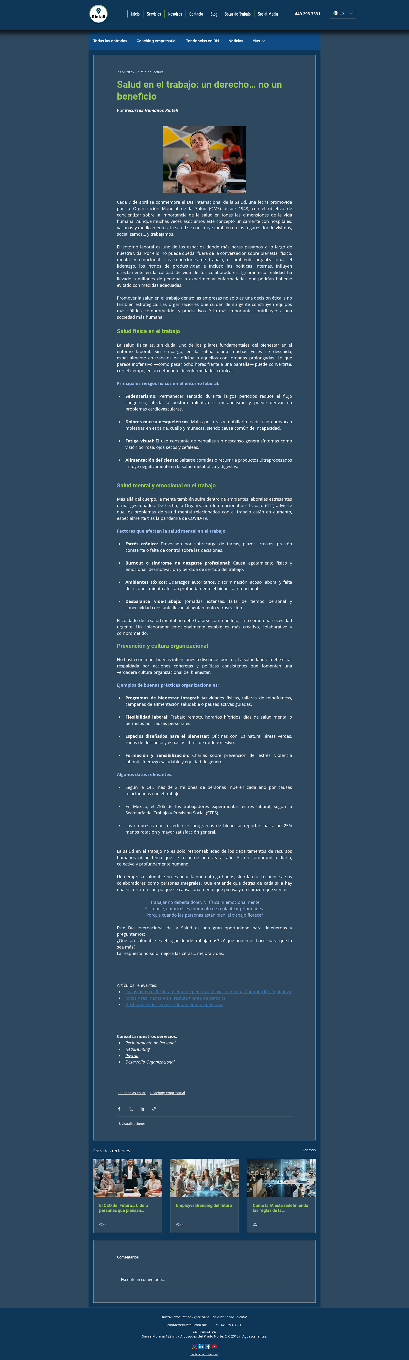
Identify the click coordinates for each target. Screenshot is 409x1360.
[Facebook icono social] (207, 1346)
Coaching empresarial (157, 41)
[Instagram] (194, 1346)
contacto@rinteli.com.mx (187, 1325)
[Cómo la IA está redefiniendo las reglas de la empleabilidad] (281, 1178)
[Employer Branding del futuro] (204, 1178)
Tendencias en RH (202, 41)
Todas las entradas (110, 41)
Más (256, 41)
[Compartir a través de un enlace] (154, 1109)
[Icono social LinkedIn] (201, 1346)
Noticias (235, 41)
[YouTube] (214, 1346)
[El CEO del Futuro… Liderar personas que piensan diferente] (127, 1178)
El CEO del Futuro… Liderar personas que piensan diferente (124, 1208)
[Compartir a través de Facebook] (119, 1109)
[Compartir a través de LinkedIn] (142, 1109)
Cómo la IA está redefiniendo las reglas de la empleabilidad (280, 1208)
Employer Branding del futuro (204, 1205)
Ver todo (309, 1150)
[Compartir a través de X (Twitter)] (131, 1109)
